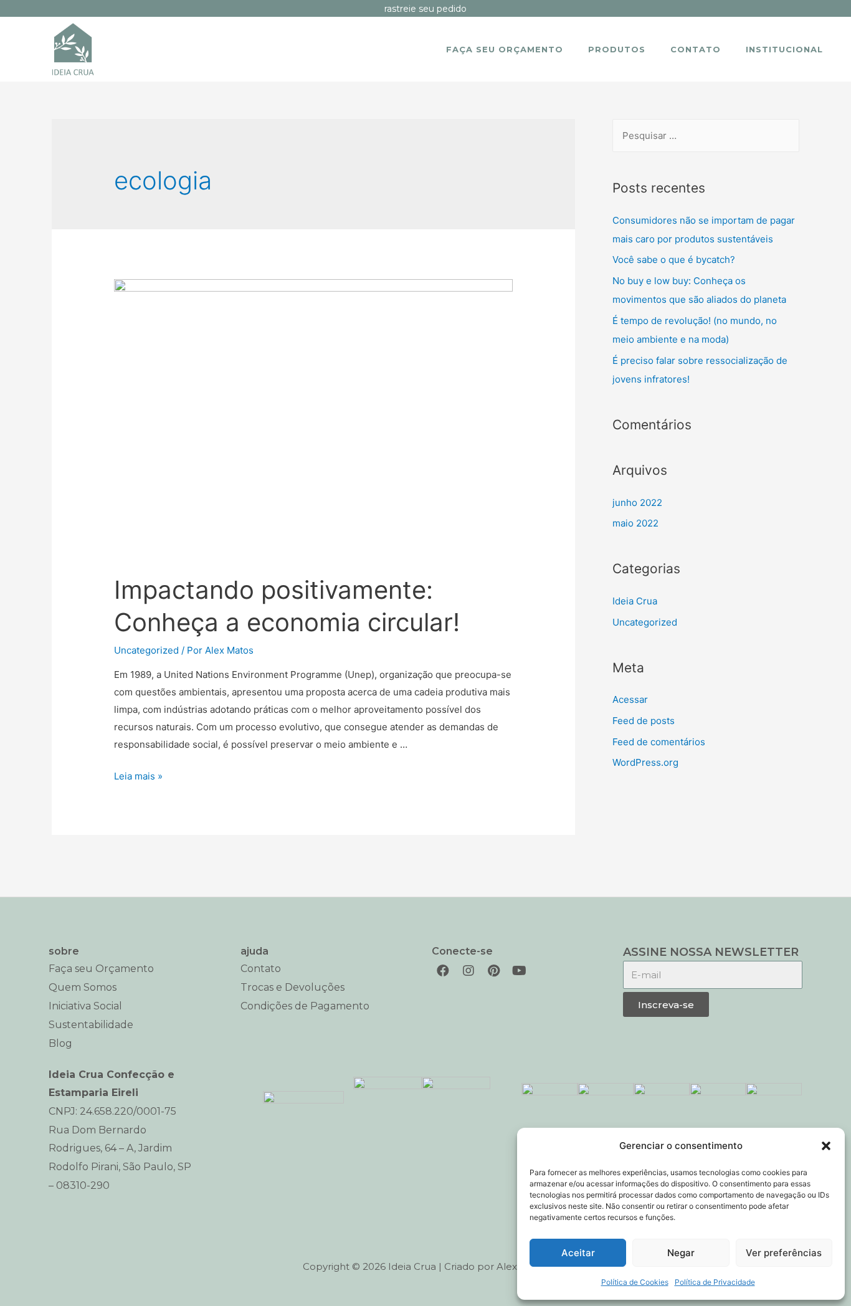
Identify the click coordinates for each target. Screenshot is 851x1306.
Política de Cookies (634, 1282)
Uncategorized (146, 650)
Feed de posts (643, 721)
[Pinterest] (494, 971)
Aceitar (578, 1253)
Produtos (616, 49)
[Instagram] (468, 971)
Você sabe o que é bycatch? (673, 259)
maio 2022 (635, 523)
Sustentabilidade (91, 1025)
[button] (826, 1146)
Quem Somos (82, 987)
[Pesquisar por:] (705, 135)
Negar (681, 1253)
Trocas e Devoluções (292, 987)
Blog (60, 1043)
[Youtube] (519, 971)
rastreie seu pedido (425, 8)
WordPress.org (645, 762)
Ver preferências (784, 1253)
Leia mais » (138, 776)
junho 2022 (637, 502)
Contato (695, 49)
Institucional (784, 49)
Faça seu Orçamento (504, 49)
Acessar (630, 699)
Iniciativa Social (85, 1006)
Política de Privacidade (715, 1282)
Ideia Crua (634, 601)
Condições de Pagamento (304, 1006)
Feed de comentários (658, 742)
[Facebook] (443, 971)
